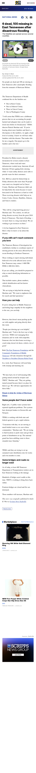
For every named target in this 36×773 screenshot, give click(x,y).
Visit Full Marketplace (27, 522)
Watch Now (30, 3)
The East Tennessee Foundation (17, 350)
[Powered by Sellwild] (31, 636)
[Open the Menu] (3, 2)
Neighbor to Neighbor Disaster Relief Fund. (17, 358)
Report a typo (7, 508)
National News (9, 17)
